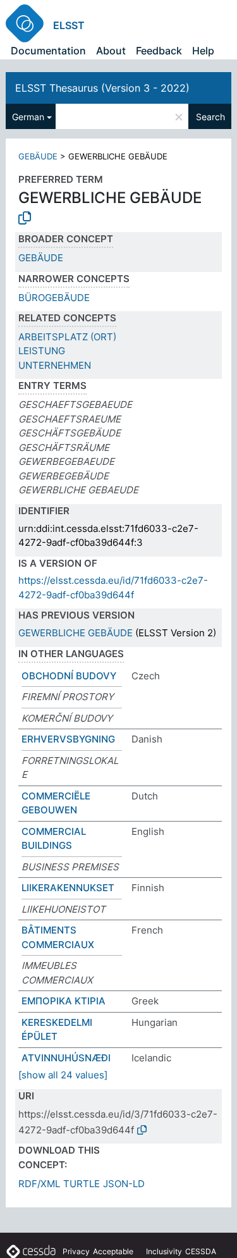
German (28, 116)
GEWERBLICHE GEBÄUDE (75, 633)
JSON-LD (124, 1184)
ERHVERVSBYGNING (68, 739)
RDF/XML (39, 1184)
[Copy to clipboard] (24, 218)
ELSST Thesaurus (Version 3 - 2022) (102, 88)
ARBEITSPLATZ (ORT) (67, 337)
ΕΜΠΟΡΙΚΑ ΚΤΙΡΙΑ (63, 1001)
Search (210, 116)
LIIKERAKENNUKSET (67, 888)
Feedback (159, 50)
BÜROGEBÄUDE (54, 298)
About (111, 50)
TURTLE (81, 1184)
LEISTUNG (41, 351)
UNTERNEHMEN (54, 365)
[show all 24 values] (62, 1075)
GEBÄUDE (38, 156)
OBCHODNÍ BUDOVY (68, 676)
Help (203, 50)
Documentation (48, 50)
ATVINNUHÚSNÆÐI (66, 1058)
